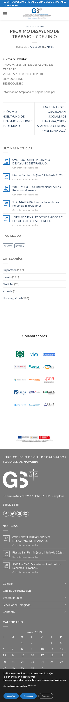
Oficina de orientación (17, 590)
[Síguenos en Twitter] (13, 514)
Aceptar (11, 695)
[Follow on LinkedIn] (26, 514)
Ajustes (45, 695)
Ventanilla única (12, 597)
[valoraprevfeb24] (35, 379)
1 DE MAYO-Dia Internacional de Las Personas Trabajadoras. (35, 203)
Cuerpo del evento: (15, 59)
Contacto (9, 611)
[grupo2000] (20, 405)
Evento (7, 277)
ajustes (32, 685)
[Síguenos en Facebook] (6, 514)
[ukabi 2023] (35, 392)
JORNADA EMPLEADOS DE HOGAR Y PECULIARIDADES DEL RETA (37, 218)
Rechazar (28, 695)
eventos (8, 245)
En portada (10, 270)
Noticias (8, 284)
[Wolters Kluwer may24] (20, 379)
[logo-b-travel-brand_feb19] (49, 354)
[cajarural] (20, 354)
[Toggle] (64, 583)
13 (4, 655)
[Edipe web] (35, 405)
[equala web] (49, 392)
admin (50, 47)
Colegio (8, 583)
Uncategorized (34, 26)
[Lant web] (49, 405)
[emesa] (20, 392)
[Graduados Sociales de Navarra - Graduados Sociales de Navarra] (36, 13)
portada (19, 245)
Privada (8, 291)
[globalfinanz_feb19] (20, 367)
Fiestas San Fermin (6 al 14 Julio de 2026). (38, 175)
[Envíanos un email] (19, 514)
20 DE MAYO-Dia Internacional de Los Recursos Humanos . (36, 188)
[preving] (49, 367)
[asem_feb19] (35, 367)
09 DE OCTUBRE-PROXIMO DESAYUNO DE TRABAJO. (31, 161)
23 (32, 661)
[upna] (49, 379)
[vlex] (35, 354)
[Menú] (5, 13)
